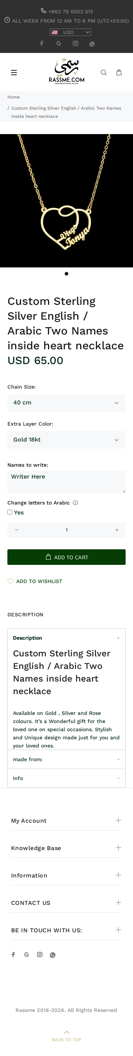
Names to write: (27, 465)
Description (27, 638)
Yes (19, 512)
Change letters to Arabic (38, 503)
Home (13, 97)
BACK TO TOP (66, 1039)
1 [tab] (66, 274)
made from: (27, 759)
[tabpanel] (66, 200)
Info (18, 778)
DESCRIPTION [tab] (25, 614)
